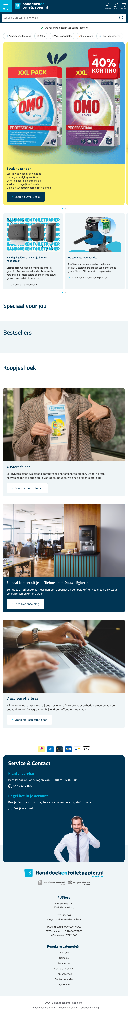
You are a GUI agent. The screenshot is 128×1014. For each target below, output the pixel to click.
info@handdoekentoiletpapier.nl (64, 919)
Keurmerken (64, 963)
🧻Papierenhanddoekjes (18, 36)
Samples (64, 957)
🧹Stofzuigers (85, 36)
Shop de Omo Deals (27, 196)
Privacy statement (68, 1007)
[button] (62, 208)
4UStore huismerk (64, 968)
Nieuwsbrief (64, 984)
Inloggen (108, 8)
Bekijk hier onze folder (28, 488)
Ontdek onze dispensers (24, 284)
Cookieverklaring (90, 1007)
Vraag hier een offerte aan (30, 719)
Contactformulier (64, 979)
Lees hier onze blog (26, 604)
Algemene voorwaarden (42, 1007)
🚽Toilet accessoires (109, 36)
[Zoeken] (121, 18)
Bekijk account (23, 808)
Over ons (64, 952)
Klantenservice (21, 773)
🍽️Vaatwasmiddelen (62, 36)
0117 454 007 (23, 786)
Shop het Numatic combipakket (89, 277)
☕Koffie (41, 36)
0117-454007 (64, 915)
